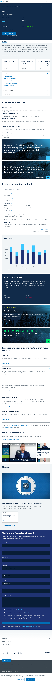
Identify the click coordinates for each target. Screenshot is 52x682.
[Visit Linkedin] (14, 653)
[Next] (47, 64)
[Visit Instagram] (18, 653)
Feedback (7, 660)
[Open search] (47, 1)
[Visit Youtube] (3, 653)
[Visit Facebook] (10, 653)
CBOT (48, 667)
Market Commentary (13, 433)
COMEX (8, 668)
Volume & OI (25, 41)
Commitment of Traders (10, 81)
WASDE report (7, 368)
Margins (36, 41)
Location (4, 565)
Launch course (6, 520)
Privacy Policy (21, 609)
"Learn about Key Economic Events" (19, 425)
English (47, 652)
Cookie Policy (28, 612)
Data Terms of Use (29, 673)
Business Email (5, 557)
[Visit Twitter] (7, 653)
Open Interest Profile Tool (10, 78)
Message (7, 595)
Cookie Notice (16, 673)
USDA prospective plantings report (14, 383)
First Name (4, 542)
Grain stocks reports (9, 397)
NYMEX (3, 668)
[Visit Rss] (21, 653)
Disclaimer (4, 673)
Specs (31, 41)
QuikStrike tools (8, 76)
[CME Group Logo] (4, 1)
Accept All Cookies (30, 679)
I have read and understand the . (14, 609)
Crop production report (10, 411)
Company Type (5, 580)
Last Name (4, 550)
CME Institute (8, 427)
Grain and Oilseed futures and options (11, 6)
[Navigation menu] (50, 1)
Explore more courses (9, 525)
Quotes (11, 41)
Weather (5, 355)
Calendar (42, 41)
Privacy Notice (10, 673)
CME (45, 667)
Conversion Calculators (9, 85)
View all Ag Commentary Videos (10, 439)
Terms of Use (22, 673)
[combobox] (26, 568)
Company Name (5, 588)
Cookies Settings (20, 679)
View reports (5, 363)
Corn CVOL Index (13, 277)
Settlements (17, 41)
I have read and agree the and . (17, 612)
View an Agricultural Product (43, 6)
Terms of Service (19, 612)
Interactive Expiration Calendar (12, 83)
